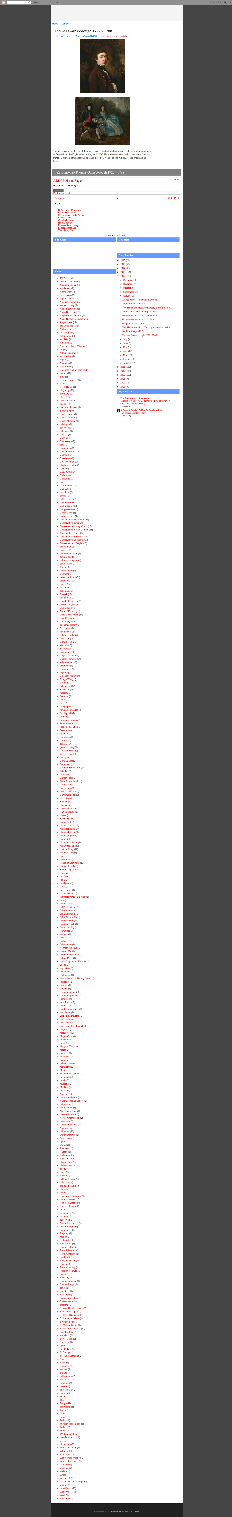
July (125, 339)
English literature (68, 659)
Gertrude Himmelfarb (70, 767)
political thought (67, 1179)
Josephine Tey (67, 927)
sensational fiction (69, 1298)
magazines (65, 1033)
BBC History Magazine (69, 210)
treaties (63, 1417)
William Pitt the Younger (72, 1481)
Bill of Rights (66, 387)
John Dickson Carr (69, 917)
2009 (123, 375)
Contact (65, 23)
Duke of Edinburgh (69, 611)
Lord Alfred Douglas (69, 1016)
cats (62, 444)
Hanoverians (66, 805)
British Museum (67, 421)
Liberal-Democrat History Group (75, 978)
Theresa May (66, 1390)
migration (64, 1060)
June (126, 343)
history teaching (68, 846)
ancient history (67, 305)
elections (64, 645)
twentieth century (68, 1437)
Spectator (64, 1342)
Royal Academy (67, 1254)
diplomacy (65, 591)
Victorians (65, 1454)
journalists (65, 931)
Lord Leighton (66, 1022)
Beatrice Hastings (68, 380)
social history (66, 1332)
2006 (123, 386)
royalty (63, 1257)
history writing (67, 852)
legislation (65, 968)
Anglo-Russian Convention (73, 319)
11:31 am (175, 179)
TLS (62, 1400)
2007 (123, 382)
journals (64, 934)
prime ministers (67, 1199)
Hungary (64, 873)
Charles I (64, 455)
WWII (62, 1495)
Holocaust (65, 859)
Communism (66, 506)
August (127, 296)
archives (64, 339)
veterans (64, 1451)
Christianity (65, 475)
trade (62, 1413)
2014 (123, 268)
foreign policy (66, 706)
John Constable (67, 914)
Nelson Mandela (68, 1114)
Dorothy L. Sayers (69, 601)
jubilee (63, 937)
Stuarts (63, 1373)
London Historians (67, 228)
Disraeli (63, 594)
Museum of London (69, 1073)
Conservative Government (73, 519)
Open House (66, 1138)
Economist (65, 628)
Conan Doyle (66, 512)
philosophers (66, 1162)
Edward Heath (67, 642)
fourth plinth (66, 713)
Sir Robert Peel (67, 1322)
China (63, 468)
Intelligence (65, 883)
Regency (64, 1233)
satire (62, 1288)
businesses (65, 427)
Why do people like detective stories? (140, 315)
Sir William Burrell (68, 1325)
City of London (67, 485)
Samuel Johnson (68, 1281)
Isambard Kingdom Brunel (72, 897)
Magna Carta (66, 1036)
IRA (62, 886)
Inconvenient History (68, 225)
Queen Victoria (67, 1226)
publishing (65, 1220)
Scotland (64, 1294)
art (117, 36)
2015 (123, 264)
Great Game (66, 784)
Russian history (67, 1267)
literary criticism (68, 992)
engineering (65, 652)
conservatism (66, 516)
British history (67, 414)
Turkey (63, 1427)
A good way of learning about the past (140, 299)
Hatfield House (67, 812)
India (62, 880)
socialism (64, 1335)
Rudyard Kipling (67, 1260)
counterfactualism (68, 553)
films (62, 699)
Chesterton (65, 458)
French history (67, 723)
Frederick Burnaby (69, 720)
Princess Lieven (68, 1206)
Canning (64, 438)
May (125, 347)
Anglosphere (66, 322)
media (63, 1050)
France (63, 716)
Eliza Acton (65, 648)
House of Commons (69, 863)
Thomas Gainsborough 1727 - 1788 (83, 30)
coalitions (64, 492)
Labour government (69, 954)
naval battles (66, 1107)
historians (64, 822)
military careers (67, 1063)
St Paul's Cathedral (69, 1356)
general (63, 744)
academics (65, 288)
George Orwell (67, 754)
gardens (64, 740)
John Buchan (66, 910)
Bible (62, 383)
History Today (65, 222)
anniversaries (108, 36)
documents (65, 597)
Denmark (64, 574)
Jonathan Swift (67, 924)
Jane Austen (66, 903)
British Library (67, 417)
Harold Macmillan (68, 808)
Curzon (63, 567)
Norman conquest (68, 1124)
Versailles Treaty (68, 1447)
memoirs (64, 1053)
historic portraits (68, 825)
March (126, 355)
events (63, 682)
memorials (65, 1056)
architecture (66, 336)
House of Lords (67, 866)
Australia (64, 363)
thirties (63, 1393)
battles (63, 373)
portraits (124, 36)
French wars (66, 730)
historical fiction (67, 832)
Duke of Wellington (69, 614)
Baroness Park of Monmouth (74, 370)
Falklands (64, 689)
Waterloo (64, 1464)
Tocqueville (65, 1403)
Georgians (65, 757)
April (125, 351)
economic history (68, 625)
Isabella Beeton (67, 893)
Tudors (63, 1420)
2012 (123, 276)
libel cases (65, 975)
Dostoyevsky (66, 608)
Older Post (173, 198)
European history (68, 676)
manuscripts (66, 1039)
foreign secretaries (69, 710)
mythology (65, 1090)
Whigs (63, 1474)
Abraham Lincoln (68, 285)
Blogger (122, 235)
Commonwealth (67, 502)
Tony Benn (65, 1406)
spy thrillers (65, 1349)
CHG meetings (67, 461)
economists (65, 631)
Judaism (64, 941)
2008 (123, 379)
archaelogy (65, 332)
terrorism (64, 1383)
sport (62, 1345)
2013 (123, 272)
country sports (67, 557)
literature (64, 999)
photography (66, 1165)
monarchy (65, 1067)
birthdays (64, 393)
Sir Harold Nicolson (69, 1315)
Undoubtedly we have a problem (138, 319)
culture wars (66, 563)
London (63, 1005)
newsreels (65, 1121)
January (127, 363)
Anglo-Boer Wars (68, 308)
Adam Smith (66, 291)
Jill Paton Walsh (68, 907)
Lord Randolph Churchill (71, 1026)
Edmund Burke (67, 635)
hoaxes (63, 856)
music (63, 1080)
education (64, 638)
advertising (65, 295)
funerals (64, 733)
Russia (63, 1264)
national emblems (68, 1097)
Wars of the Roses (69, 1461)
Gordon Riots (66, 778)
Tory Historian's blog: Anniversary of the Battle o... (147, 307)
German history (67, 761)
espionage (65, 672)
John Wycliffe (66, 920)
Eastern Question (68, 621)
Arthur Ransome (68, 353)
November (128, 284)
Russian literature (68, 1271)
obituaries (64, 1131)
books (63, 404)
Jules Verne (66, 944)
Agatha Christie (67, 298)
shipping (64, 1305)
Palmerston (65, 1148)
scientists (64, 1291)
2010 (123, 371)
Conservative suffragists (72, 543)
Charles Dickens (68, 451)
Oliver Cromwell (67, 1135)
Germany (64, 764)
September (129, 292)
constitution (65, 546)
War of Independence (70, 1457)
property (64, 1216)
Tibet (62, 1396)
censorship (65, 448)
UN (61, 1440)
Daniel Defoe (66, 570)
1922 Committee (68, 278)
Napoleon (64, 1094)
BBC (62, 376)
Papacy (63, 1152)
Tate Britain (65, 1379)
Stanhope (64, 1366)
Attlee (63, 359)
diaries (63, 584)
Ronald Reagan (67, 1250)
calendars (64, 431)
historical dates (67, 829)
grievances (65, 788)
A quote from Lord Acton (134, 303)
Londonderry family (69, 1009)
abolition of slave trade (71, 281)
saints (63, 1274)
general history (67, 747)
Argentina (64, 342)
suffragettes (66, 1376)
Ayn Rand (65, 366)
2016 (123, 260)
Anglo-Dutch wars (68, 312)
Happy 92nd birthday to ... (135, 323)
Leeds (63, 965)
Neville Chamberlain (69, 1118)
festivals (64, 696)
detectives (65, 580)
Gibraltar (64, 771)
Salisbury (64, 1277)
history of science (68, 842)
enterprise (65, 665)
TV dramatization (68, 1434)
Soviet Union (66, 1339)
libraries (64, 988)
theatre (63, 1386)
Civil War (64, 489)
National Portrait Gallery (71, 1101)
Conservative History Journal (119, 12)
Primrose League (68, 1203)
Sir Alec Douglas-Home (71, 1308)
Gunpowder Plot (68, 795)
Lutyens (64, 1029)
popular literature (68, 1186)
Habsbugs (65, 801)
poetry (63, 1169)
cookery (64, 550)
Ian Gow (64, 876)
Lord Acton (65, 1012)
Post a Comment (61, 193)
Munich (63, 1070)
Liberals (64, 985)
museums (65, 1077)
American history (68, 302)
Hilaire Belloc (66, 818)
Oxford (63, 1145)
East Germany (67, 618)
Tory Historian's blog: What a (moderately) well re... (147, 327)
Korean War (66, 951)
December (128, 280)
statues (63, 1369)
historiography (67, 835)
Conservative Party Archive (71, 215)
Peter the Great (67, 1158)
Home (55, 23)
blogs (62, 397)
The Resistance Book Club (132, 413)
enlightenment (67, 662)
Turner (63, 1430)
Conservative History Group (73, 526)
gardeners (65, 737)
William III (65, 1478)
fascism (64, 693)
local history (66, 1002)
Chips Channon (67, 472)
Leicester (64, 971)
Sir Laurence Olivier (69, 1318)
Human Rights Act (69, 869)
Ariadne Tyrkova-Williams (72, 346)
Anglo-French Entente (70, 315)
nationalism (65, 1104)
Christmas (65, 478)
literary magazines (69, 995)
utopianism (65, 1444)
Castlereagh (66, 441)
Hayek (63, 815)
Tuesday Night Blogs (70, 1423)
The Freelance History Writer (135, 398)
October (127, 288)
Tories (63, 1410)
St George (65, 1352)
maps (62, 1043)
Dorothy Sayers (67, 604)
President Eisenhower (70, 1196)
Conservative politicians (71, 540)
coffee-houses (67, 499)
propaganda (65, 1213)
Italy (62, 900)
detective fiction (68, 577)
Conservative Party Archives (74, 536)
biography (64, 390)
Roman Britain (67, 1247)
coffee (63, 495)
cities (62, 482)
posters (63, 1192)
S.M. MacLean (63, 180)
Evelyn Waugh (67, 679)
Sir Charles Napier (69, 1311)
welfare (63, 1471)
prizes (63, 1209)
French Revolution (69, 727)
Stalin (63, 1362)
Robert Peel (66, 1243)
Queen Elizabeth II (69, 1223)
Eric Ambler (65, 669)
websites (64, 1468)
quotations (65, 1230)
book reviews (66, 400)
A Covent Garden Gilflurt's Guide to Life (141, 410)
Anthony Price (67, 329)
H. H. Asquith (66, 798)
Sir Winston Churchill (70, 1328)
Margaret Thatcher (69, 1046)
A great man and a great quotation (139, 311)
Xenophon (65, 1498)
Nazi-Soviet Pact (68, 1111)
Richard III (65, 1240)
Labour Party (66, 958)
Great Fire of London (70, 781)
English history (67, 655)
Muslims (64, 1087)
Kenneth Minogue (68, 948)
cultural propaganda (69, 560)
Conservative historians (71, 523)
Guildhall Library (66, 220)
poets (62, 1172)
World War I (66, 1488)
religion (63, 1237)
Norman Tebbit (67, 1128)
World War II (66, 1491)
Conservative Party (69, 533)
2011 (123, 367)
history (63, 839)
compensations (67, 509)
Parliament (65, 1155)
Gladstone (65, 774)
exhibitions (65, 686)
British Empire (67, 410)
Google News (64, 217)
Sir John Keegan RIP (132, 331)
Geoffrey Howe (67, 750)
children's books (68, 465)
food (62, 703)
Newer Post (60, 198)
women (63, 1485)
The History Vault (66, 230)
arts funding (66, 356)
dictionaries (65, 587)
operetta (64, 1141)
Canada (63, 434)
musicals (64, 1084)
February (127, 359)
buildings (64, 424)
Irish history (66, 890)
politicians (65, 1182)
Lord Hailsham (67, 1019)
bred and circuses (68, 407)
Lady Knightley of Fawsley (73, 961)
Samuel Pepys (67, 1284)
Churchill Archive (66, 212)
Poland (63, 1175)
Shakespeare (66, 1301)
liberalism (64, 982)
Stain (62, 1359)
